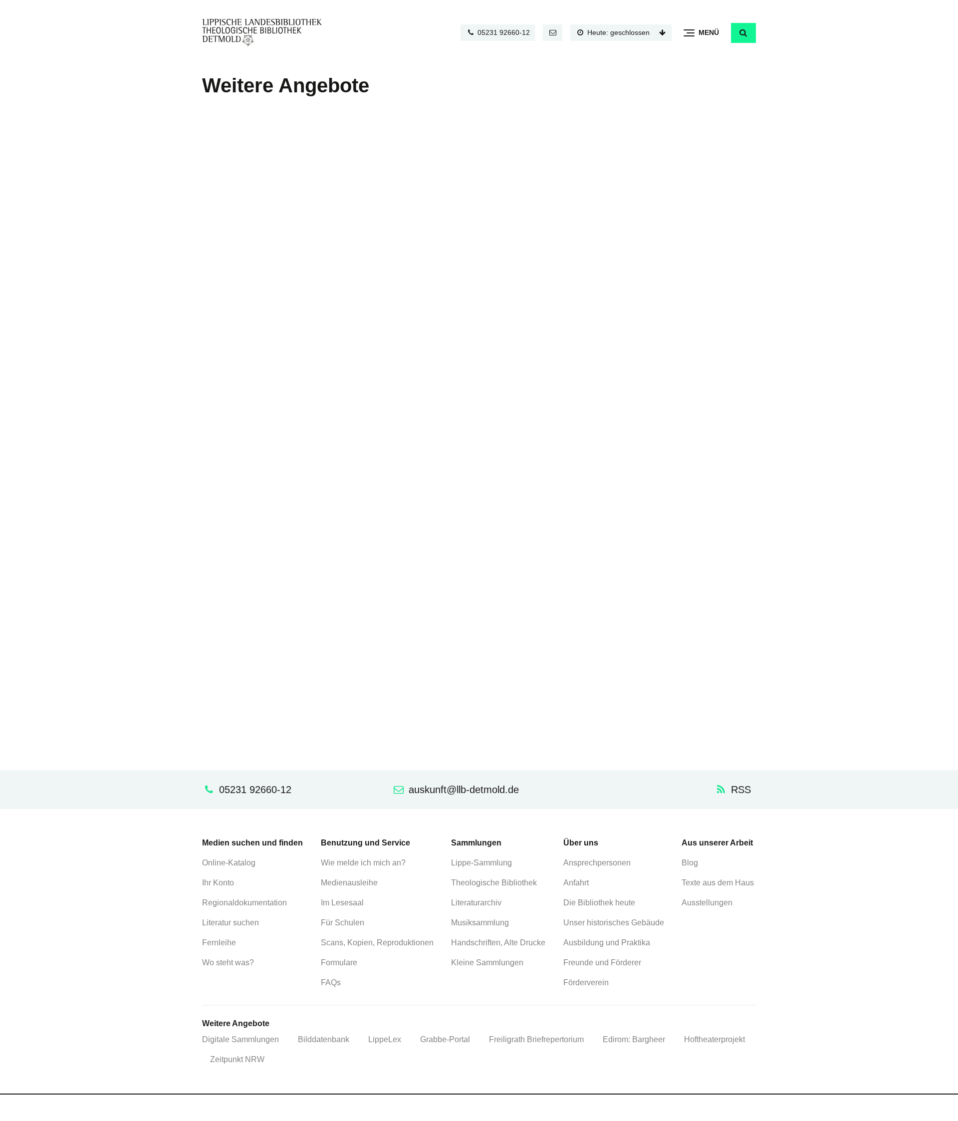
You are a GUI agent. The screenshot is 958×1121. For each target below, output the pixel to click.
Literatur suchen (230, 922)
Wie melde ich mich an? (363, 862)
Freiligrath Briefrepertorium (536, 1039)
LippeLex (384, 1039)
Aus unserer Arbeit (717, 843)
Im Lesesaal (342, 902)
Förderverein (586, 982)
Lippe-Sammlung (481, 862)
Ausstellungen (707, 902)
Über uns (580, 843)
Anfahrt (576, 882)
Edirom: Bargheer (634, 1039)
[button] (743, 33)
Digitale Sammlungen (240, 1039)
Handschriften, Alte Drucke (498, 942)
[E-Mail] (553, 32)
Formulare (339, 962)
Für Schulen (342, 922)
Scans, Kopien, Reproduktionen (377, 942)
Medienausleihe (349, 882)
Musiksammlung (480, 922)
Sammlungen (476, 843)
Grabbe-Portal (445, 1039)
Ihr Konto (218, 882)
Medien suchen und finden (252, 843)
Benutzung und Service (365, 843)
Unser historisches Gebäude (613, 922)
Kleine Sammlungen (487, 962)
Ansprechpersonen (597, 862)
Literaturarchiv (476, 902)
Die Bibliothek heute (599, 902)
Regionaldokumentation (244, 902)
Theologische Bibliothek (494, 882)
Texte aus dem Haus (718, 882)
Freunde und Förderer (602, 962)
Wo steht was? (228, 962)
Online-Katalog (228, 862)
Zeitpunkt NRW (237, 1059)
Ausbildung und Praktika (606, 942)
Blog (690, 862)
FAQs (331, 982)
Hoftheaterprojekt (714, 1039)
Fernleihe (219, 942)
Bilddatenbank (323, 1039)
